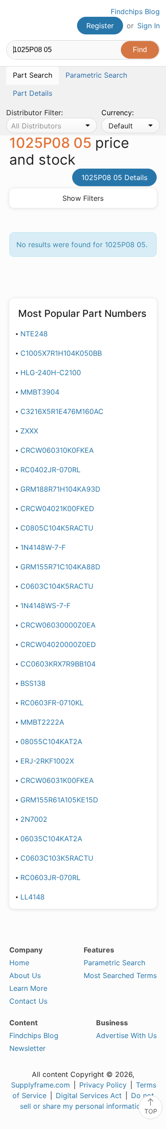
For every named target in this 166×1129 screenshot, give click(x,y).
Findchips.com (13, 20)
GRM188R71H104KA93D (60, 489)
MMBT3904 (39, 392)
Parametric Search (114, 962)
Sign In (148, 25)
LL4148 (32, 896)
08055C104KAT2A (51, 741)
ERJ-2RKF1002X (47, 760)
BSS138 (33, 683)
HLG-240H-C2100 (50, 372)
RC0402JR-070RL (50, 469)
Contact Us (28, 1001)
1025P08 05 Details (114, 177)
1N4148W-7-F (43, 547)
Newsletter (27, 1048)
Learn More (28, 988)
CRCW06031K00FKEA (57, 780)
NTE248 (34, 333)
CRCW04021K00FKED (57, 508)
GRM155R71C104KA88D (60, 566)
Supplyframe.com (40, 1084)
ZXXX (29, 430)
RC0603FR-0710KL (52, 702)
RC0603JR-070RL (50, 877)
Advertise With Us (126, 1035)
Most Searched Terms (120, 975)
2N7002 (33, 819)
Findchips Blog (135, 11)
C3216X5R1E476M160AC (62, 411)
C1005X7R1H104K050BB (61, 353)
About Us (25, 975)
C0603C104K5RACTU (56, 586)
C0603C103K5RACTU (56, 858)
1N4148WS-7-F (45, 605)
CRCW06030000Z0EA (58, 625)
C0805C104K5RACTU (56, 527)
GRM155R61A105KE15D (59, 799)
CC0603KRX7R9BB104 (58, 663)
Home (19, 962)
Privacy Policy (103, 1084)
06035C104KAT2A (51, 838)
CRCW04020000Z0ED (58, 644)
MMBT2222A (42, 722)
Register (100, 25)
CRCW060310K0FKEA (57, 450)
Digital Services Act (89, 1095)
